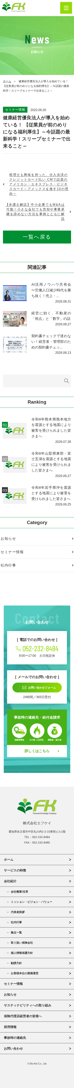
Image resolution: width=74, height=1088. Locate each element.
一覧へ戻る (37, 237)
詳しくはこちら (37, 751)
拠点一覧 (16, 932)
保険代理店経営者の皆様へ (23, 1016)
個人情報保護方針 (22, 952)
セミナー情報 (15, 109)
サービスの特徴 (15, 870)
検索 (66, 381)
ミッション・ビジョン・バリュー (31, 901)
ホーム (7, 81)
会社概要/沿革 (19, 891)
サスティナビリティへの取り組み (27, 1005)
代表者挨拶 (18, 912)
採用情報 (10, 1027)
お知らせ (10, 994)
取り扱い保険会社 (22, 942)
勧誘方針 (16, 963)
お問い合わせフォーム (42, 687)
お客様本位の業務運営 (24, 973)
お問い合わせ (13, 1048)
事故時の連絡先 (15, 1037)
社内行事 (16, 922)
